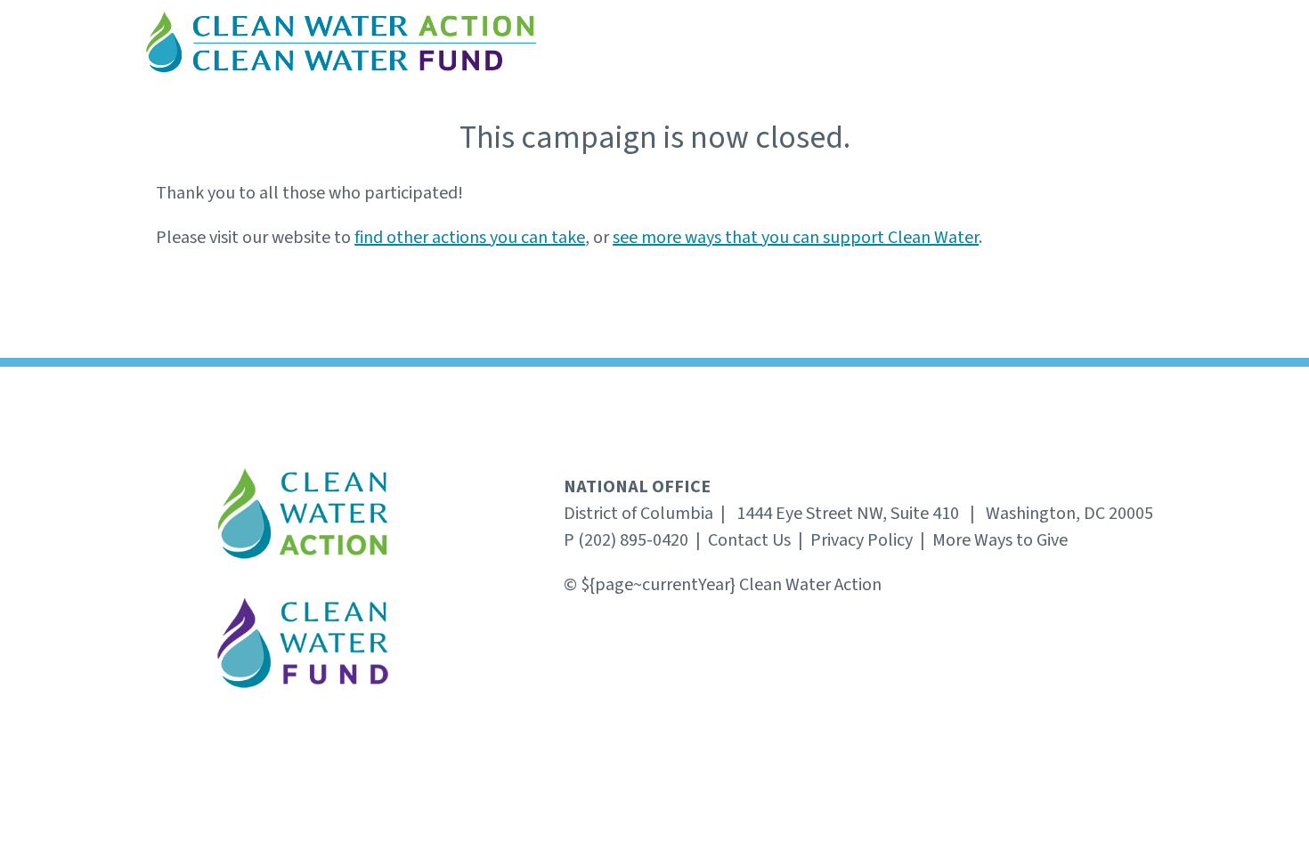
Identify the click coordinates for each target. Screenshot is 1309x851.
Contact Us (749, 540)
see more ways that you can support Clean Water (796, 237)
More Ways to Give (1000, 540)
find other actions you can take (469, 237)
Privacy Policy (861, 540)
